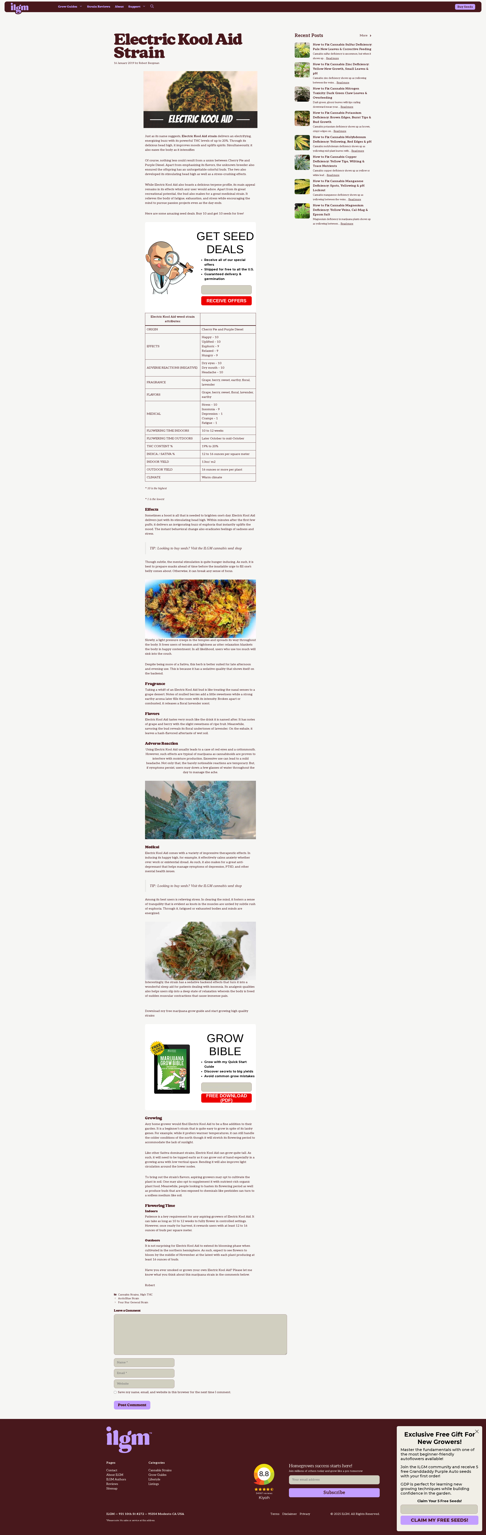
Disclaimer (289, 1514)
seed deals (187, 213)
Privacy (305, 1514)
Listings (153, 1484)
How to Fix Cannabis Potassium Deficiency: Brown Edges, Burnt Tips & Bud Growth (342, 117)
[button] (152, 7)
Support (134, 7)
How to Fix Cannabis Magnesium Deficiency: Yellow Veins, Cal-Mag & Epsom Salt (340, 210)
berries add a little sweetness (210, 694)
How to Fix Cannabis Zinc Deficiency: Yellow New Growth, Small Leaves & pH (341, 69)
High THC (146, 1294)
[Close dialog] (477, 1431)
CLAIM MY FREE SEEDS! (439, 1520)
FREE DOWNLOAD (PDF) (226, 1098)
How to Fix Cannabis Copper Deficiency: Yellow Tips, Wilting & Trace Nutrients (338, 161)
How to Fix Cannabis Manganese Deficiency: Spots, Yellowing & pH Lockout (338, 185)
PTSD (230, 867)
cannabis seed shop (227, 548)
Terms (274, 1514)
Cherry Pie (236, 160)
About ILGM (114, 1475)
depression (216, 867)
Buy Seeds (465, 7)
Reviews (112, 1484)
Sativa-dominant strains (177, 1153)
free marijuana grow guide (184, 1011)
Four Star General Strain (133, 1302)
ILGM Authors (116, 1479)
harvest (186, 1226)
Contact (111, 1470)
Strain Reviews (98, 7)
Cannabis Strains (128, 1294)
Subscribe (334, 1492)
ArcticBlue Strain (128, 1298)
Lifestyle (154, 1479)
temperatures (219, 1133)
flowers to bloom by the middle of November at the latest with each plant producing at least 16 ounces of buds (200, 1255)
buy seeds (181, 548)
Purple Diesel (154, 165)
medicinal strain (233, 194)
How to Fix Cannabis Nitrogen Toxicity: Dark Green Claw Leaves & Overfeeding (340, 93)
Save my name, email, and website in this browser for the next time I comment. (174, 1392)
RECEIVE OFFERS (226, 300)
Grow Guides (67, 7)
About (119, 7)
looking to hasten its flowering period (215, 1186)
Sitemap (111, 1488)
